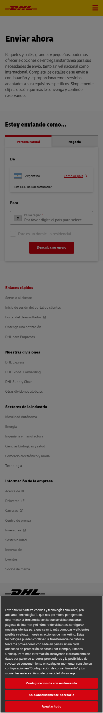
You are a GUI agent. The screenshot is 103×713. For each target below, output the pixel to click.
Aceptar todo (51, 706)
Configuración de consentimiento (51, 683)
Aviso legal (68, 673)
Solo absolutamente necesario (51, 695)
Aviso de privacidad (46, 673)
